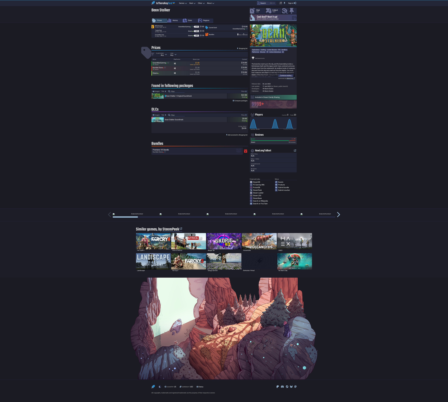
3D (283, 52)
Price (243, 91)
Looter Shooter (272, 50)
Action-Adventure (275, 52)
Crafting (263, 50)
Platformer (255, 52)
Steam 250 (257, 195)
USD (187, 387)
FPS (279, 50)
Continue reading (285, 75)
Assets (280, 182)
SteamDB (256, 182)
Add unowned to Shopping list (237, 135)
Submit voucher (284, 190)
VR (267, 52)
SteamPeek (257, 190)
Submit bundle (283, 187)
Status (200, 387)
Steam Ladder (258, 193)
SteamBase (257, 198)
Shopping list (243, 48)
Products (281, 185)
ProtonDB (256, 187)
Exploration (256, 50)
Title (163, 91)
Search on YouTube (260, 204)
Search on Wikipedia (260, 201)
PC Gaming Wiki (258, 185)
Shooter (262, 52)
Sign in (290, 3)
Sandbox (284, 50)
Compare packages (240, 101)
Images (157, 91)
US (171, 387)
